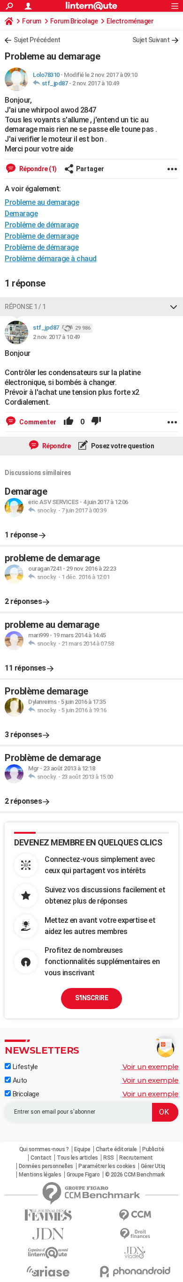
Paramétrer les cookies (106, 1166)
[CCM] (135, 1215)
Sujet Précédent (37, 40)
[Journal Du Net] (48, 1234)
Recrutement (136, 1157)
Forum (31, 21)
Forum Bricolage (74, 21)
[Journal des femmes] (48, 1215)
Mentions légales (40, 1174)
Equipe (82, 1149)
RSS (108, 1157)
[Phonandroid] (135, 1271)
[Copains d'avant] (48, 1253)
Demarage (21, 213)
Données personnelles (46, 1166)
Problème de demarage (41, 236)
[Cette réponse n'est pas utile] (96, 422)
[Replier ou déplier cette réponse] (173, 306)
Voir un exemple (150, 1066)
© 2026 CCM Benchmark (135, 1174)
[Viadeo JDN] (135, 1253)
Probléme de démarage (41, 224)
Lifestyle (24, 1067)
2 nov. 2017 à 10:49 (95, 83)
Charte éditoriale (116, 1149)
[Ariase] (48, 1271)
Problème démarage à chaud (51, 258)
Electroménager (130, 21)
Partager (90, 169)
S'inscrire (91, 998)
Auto (19, 1080)
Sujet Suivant (151, 40)
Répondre (56, 446)
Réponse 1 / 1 (25, 306)
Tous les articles (77, 1157)
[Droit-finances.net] (135, 1234)
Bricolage (25, 1094)
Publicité (153, 1149)
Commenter (37, 422)
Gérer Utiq (153, 1166)
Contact (41, 1157)
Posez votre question (122, 446)
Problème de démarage (41, 247)
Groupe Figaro (83, 1174)
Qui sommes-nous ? (44, 1149)
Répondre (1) (37, 169)
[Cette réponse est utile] (68, 422)
